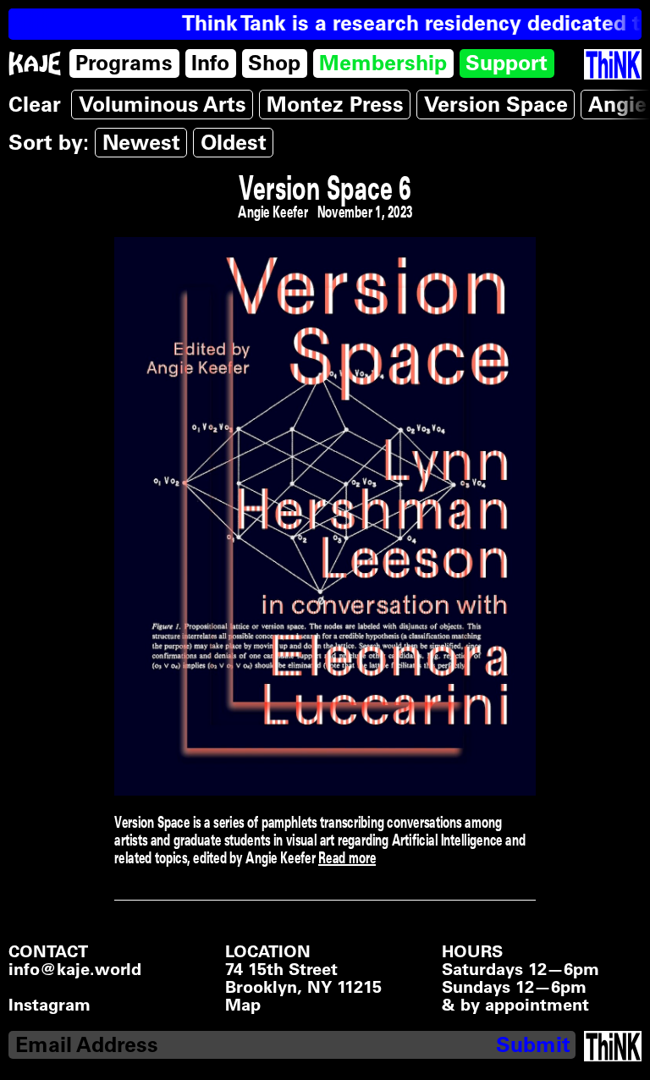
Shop (274, 62)
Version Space (496, 104)
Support (506, 62)
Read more (347, 857)
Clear (34, 104)
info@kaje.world (74, 969)
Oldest (234, 142)
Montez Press (335, 104)
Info (210, 62)
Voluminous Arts (162, 104)
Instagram (49, 1005)
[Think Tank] (613, 64)
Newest (141, 142)
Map (243, 1005)
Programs (124, 62)
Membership (383, 62)
